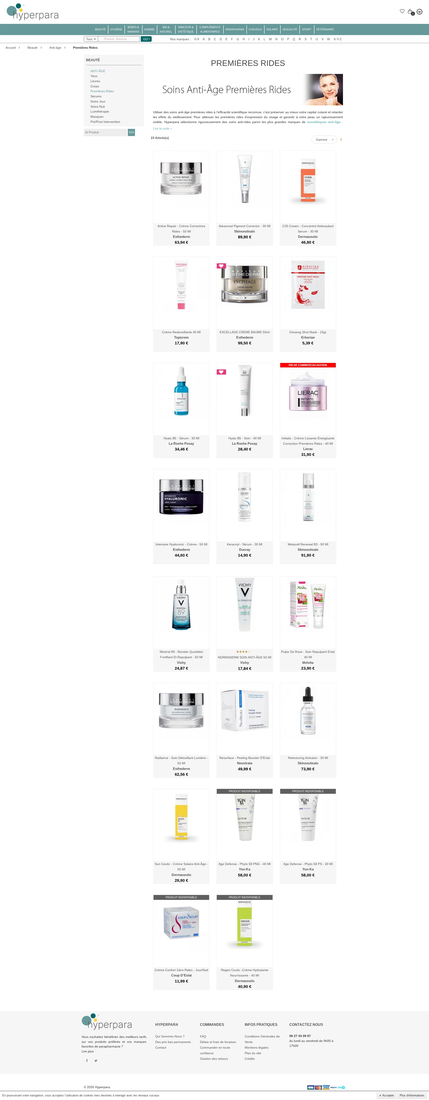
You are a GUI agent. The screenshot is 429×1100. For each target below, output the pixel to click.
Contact (160, 1047)
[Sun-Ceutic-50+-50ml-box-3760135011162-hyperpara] (181, 791)
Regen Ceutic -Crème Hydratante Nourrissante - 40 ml (244, 975)
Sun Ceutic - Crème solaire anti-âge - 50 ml (181, 869)
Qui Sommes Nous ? (170, 1036)
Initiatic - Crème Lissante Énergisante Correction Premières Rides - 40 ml (308, 443)
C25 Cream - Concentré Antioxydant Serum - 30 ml (308, 231)
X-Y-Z (338, 39)
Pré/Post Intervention (105, 122)
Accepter (388, 1095)
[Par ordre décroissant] (341, 139)
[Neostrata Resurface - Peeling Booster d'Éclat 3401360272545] (244, 685)
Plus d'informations (412, 1095)
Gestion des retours (214, 1058)
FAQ (203, 1036)
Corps (94, 86)
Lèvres (95, 81)
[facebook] (87, 1060)
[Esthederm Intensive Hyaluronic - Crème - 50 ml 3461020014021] (181, 471)
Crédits (250, 1058)
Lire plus (88, 1051)
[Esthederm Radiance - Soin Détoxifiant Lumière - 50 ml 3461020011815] (181, 685)
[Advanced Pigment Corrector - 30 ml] (244, 153)
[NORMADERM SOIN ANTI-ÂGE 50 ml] (244, 579)
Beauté (32, 47)
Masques (96, 116)
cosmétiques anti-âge (324, 122)
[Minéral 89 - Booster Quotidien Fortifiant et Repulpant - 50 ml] (181, 579)
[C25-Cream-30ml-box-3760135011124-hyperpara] (308, 153)
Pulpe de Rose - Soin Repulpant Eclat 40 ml (308, 657)
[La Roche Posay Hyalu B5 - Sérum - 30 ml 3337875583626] (181, 365)
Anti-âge (55, 47)
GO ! (146, 39)
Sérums (95, 96)
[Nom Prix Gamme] (325, 140)
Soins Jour (97, 101)
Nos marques (179, 39)
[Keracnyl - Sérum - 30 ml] (244, 471)
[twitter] (96, 1060)
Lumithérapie (99, 111)
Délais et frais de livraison (218, 1042)
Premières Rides (102, 91)
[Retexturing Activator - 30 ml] (308, 685)
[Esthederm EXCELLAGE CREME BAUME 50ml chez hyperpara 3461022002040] (244, 259)
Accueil (11, 47)
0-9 (196, 39)
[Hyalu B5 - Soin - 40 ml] (244, 365)
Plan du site (253, 1053)
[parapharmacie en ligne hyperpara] (32, 5)
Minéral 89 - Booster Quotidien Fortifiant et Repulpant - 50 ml (181, 657)
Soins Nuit (97, 106)
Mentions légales (257, 1047)
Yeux (93, 76)
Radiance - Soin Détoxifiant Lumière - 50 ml (181, 763)
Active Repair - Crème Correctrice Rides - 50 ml (181, 231)
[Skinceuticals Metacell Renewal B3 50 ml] (308, 471)
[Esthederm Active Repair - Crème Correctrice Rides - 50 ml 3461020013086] (181, 153)
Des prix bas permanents (173, 1042)
